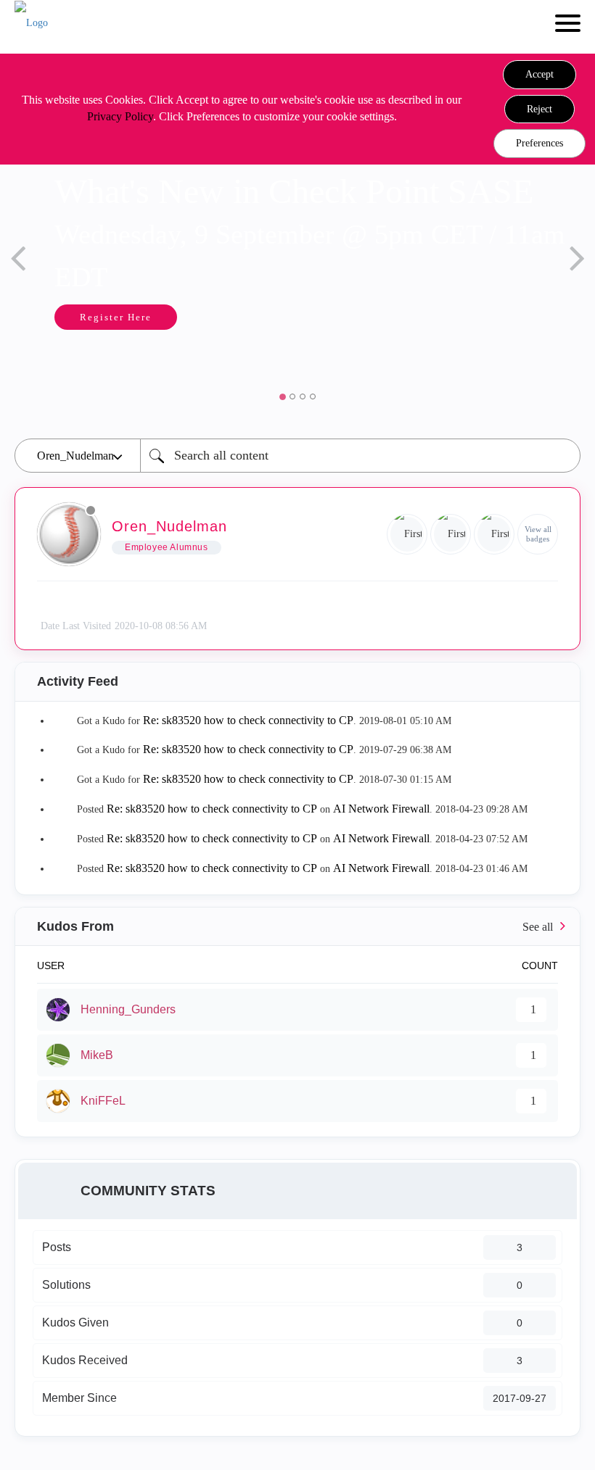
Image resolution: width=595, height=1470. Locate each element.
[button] (539, 74)
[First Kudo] (450, 534)
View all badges (538, 534)
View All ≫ (297, 927)
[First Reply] (407, 534)
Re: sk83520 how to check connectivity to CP (248, 720)
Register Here (70, 317)
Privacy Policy (120, 116)
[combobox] (360, 456)
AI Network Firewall (381, 808)
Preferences (539, 143)
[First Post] (494, 534)
